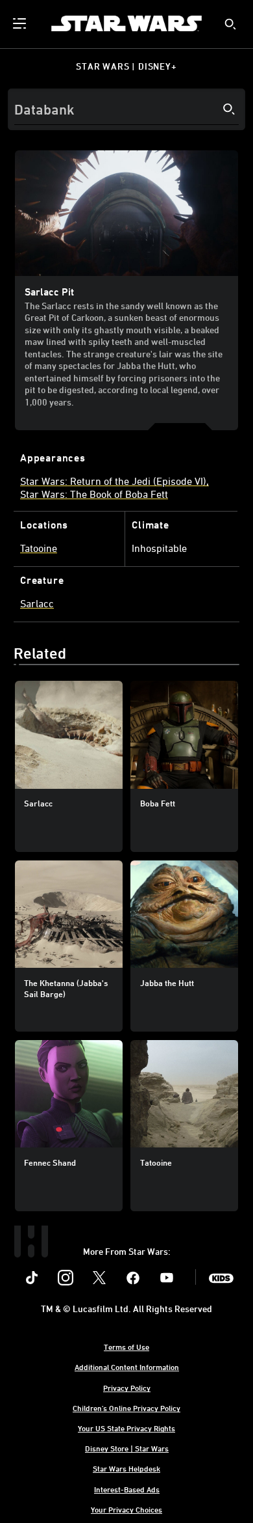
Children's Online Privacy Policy (126, 1407)
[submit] (230, 24)
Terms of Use (126, 1346)
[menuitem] (20, 23)
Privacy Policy (127, 1387)
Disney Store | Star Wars (127, 1448)
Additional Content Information (127, 1366)
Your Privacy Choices (126, 1509)
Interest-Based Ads (127, 1489)
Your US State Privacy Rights (126, 1428)
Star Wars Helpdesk (126, 1468)
